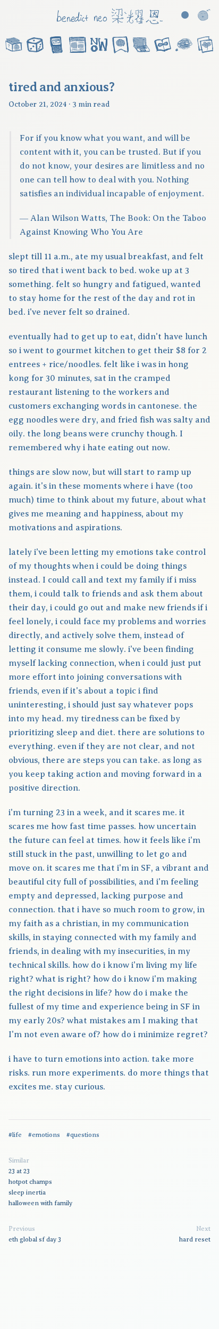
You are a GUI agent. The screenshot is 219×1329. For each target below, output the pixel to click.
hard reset (194, 1239)
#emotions (44, 1135)
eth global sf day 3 (35, 1239)
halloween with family (40, 1203)
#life (15, 1135)
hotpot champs (30, 1181)
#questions (82, 1135)
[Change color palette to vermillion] (185, 15)
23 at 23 (19, 1171)
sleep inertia (27, 1192)
